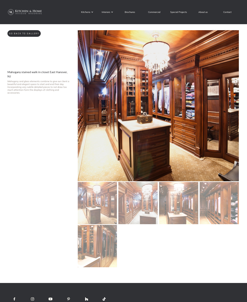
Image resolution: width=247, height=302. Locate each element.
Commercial (154, 12)
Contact (227, 12)
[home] (25, 12)
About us (203, 12)
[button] (87, 12)
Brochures (130, 12)
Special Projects (178, 12)
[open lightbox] (158, 105)
